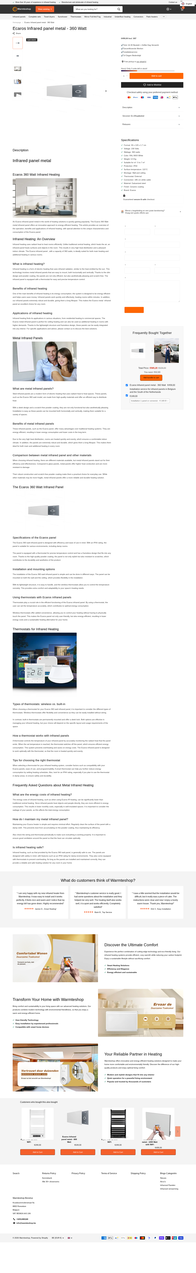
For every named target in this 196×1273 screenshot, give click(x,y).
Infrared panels (19, 17)
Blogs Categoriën (168, 1173)
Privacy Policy (78, 1173)
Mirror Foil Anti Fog (92, 17)
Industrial (107, 17)
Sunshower (62, 17)
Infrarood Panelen (167, 1185)
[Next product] (177, 1131)
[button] (106, 91)
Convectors (138, 17)
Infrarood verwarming (169, 1189)
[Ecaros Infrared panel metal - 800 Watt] (78, 1121)
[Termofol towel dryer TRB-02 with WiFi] (118, 1121)
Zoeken (119, 9)
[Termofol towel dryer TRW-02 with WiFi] (37, 1121)
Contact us (173, 2)
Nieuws (163, 1178)
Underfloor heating (122, 17)
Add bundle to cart (151, 377)
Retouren (126, 124)
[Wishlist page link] (177, 9)
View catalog (44, 9)
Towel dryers (49, 17)
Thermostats (76, 17)
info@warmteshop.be (26, 1223)
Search (16, 1173)
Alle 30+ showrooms (50, 1182)
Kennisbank (47, 1178)
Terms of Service (109, 1173)
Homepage (17, 22)
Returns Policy (49, 1173)
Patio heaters (152, 17)
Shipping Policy (138, 1173)
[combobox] (150, 401)
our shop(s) (141, 62)
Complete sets (35, 17)
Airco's (163, 1182)
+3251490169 (22, 1219)
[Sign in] (168, 9)
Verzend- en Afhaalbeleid (133, 116)
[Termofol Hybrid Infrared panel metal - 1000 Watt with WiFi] (158, 1121)
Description (127, 107)
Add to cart (156, 76)
